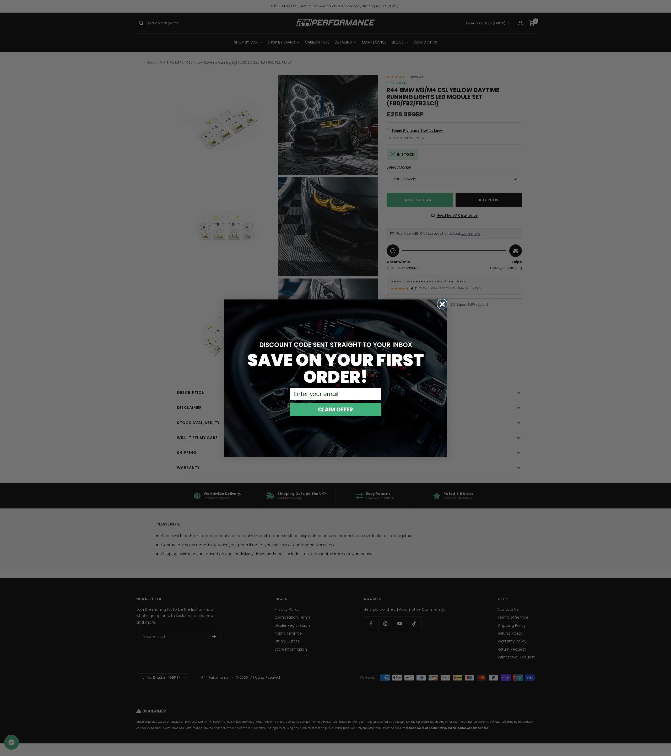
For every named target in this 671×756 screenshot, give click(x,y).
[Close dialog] (442, 304)
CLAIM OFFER (335, 409)
